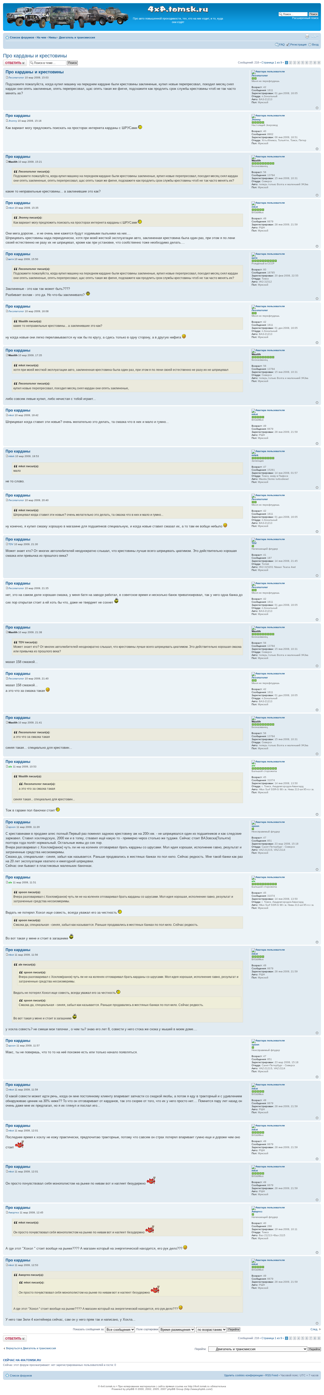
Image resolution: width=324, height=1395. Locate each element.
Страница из (271, 62)
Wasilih (12, 161)
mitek (11, 456)
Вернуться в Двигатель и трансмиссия (31, 1348)
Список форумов (22, 37)
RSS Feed (271, 1375)
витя (11, 259)
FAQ (282, 44)
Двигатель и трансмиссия (77, 37)
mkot (11, 207)
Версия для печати (307, 36)
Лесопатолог (16, 77)
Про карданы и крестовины (35, 55)
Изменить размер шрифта (314, 36)
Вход (315, 44)
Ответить (9, 61)
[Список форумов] (68, 28)
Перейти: (200, 1348)
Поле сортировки (147, 1329)
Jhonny (12, 120)
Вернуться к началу (317, 107)
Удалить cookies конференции (243, 1375)
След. (314, 1329)
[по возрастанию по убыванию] (218, 1329)
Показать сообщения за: (89, 1329)
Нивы (52, 37)
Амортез (13, 1212)
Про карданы (18, 115)
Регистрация (298, 44)
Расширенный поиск (305, 17)
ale (10, 766)
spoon (12, 827)
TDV (10, 544)
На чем (41, 37)
